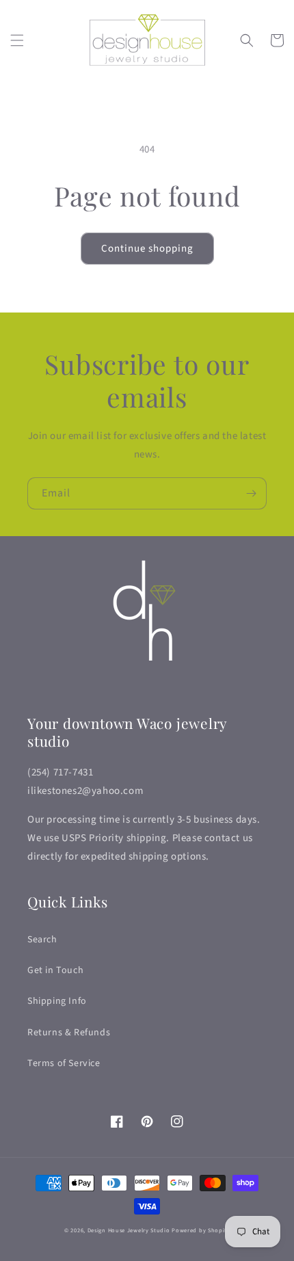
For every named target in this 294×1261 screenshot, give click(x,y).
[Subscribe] (251, 493)
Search (42, 939)
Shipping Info (57, 1001)
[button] (17, 40)
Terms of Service (64, 1063)
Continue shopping (147, 248)
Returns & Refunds (68, 1032)
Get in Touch (55, 970)
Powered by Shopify (201, 1230)
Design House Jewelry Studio (129, 1230)
